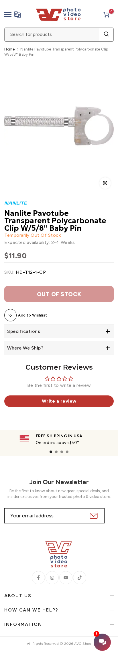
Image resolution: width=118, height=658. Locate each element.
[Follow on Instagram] (52, 577)
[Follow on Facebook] (38, 577)
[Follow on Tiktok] (79, 577)
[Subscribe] (93, 515)
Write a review (59, 401)
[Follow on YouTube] (65, 577)
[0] (106, 14)
